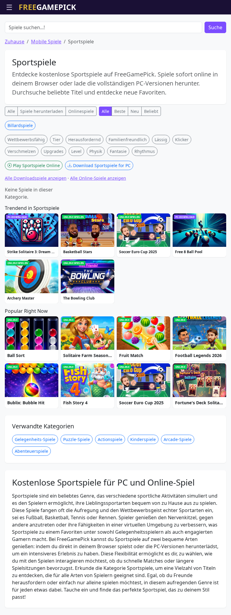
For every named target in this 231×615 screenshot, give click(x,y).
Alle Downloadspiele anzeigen (35, 178)
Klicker (182, 139)
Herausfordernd (84, 139)
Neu (135, 111)
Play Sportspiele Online (36, 165)
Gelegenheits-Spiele (35, 439)
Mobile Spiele (46, 41)
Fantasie (118, 151)
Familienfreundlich (128, 139)
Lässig (161, 139)
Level (76, 151)
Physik (95, 151)
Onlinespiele (81, 111)
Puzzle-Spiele (76, 439)
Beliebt (151, 111)
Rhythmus (144, 151)
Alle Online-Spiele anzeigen (98, 178)
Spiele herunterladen (41, 111)
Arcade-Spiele (178, 439)
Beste (119, 111)
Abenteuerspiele (31, 451)
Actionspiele (110, 439)
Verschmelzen (22, 151)
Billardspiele (20, 125)
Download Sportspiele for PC (101, 165)
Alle (11, 111)
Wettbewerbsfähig (26, 139)
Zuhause (14, 41)
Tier (56, 139)
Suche (215, 27)
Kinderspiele (143, 439)
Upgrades (53, 151)
